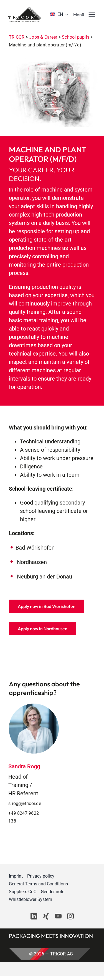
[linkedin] (34, 916)
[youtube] (58, 916)
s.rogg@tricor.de (24, 803)
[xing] (46, 916)
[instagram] (70, 916)
